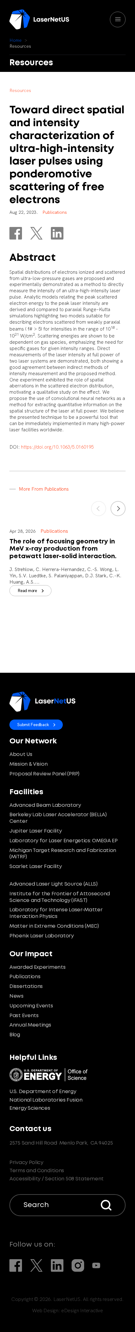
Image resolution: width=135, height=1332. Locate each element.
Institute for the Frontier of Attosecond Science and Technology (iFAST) (59, 897)
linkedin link (57, 233)
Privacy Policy (26, 1162)
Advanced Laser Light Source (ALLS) (53, 884)
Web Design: (67, 1310)
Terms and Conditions (36, 1170)
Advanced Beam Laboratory (45, 805)
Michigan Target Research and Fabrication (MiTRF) (62, 854)
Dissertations (26, 986)
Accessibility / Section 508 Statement (56, 1179)
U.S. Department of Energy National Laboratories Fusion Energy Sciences (46, 1100)
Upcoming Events (31, 1006)
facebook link (15, 233)
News (16, 996)
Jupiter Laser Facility (35, 831)
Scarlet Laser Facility (35, 866)
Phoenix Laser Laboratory (41, 936)
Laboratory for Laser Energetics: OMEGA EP (63, 841)
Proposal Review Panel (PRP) (44, 774)
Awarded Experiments (37, 967)
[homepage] (39, 19)
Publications (24, 976)
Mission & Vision (28, 764)
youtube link (96, 1265)
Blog (14, 1035)
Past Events (24, 1015)
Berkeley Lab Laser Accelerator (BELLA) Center (58, 818)
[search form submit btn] (106, 1205)
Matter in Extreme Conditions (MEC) (54, 926)
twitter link (36, 233)
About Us (20, 754)
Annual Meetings (30, 1025)
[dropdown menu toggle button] (118, 19)
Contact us (30, 1129)
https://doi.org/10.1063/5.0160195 (57, 447)
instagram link (78, 1265)
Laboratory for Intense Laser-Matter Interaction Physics (56, 913)
